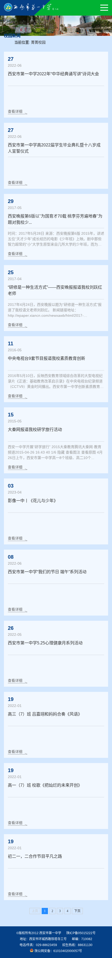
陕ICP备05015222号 (81, 933)
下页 (77, 911)
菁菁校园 (38, 42)
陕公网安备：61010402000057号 (58, 951)
